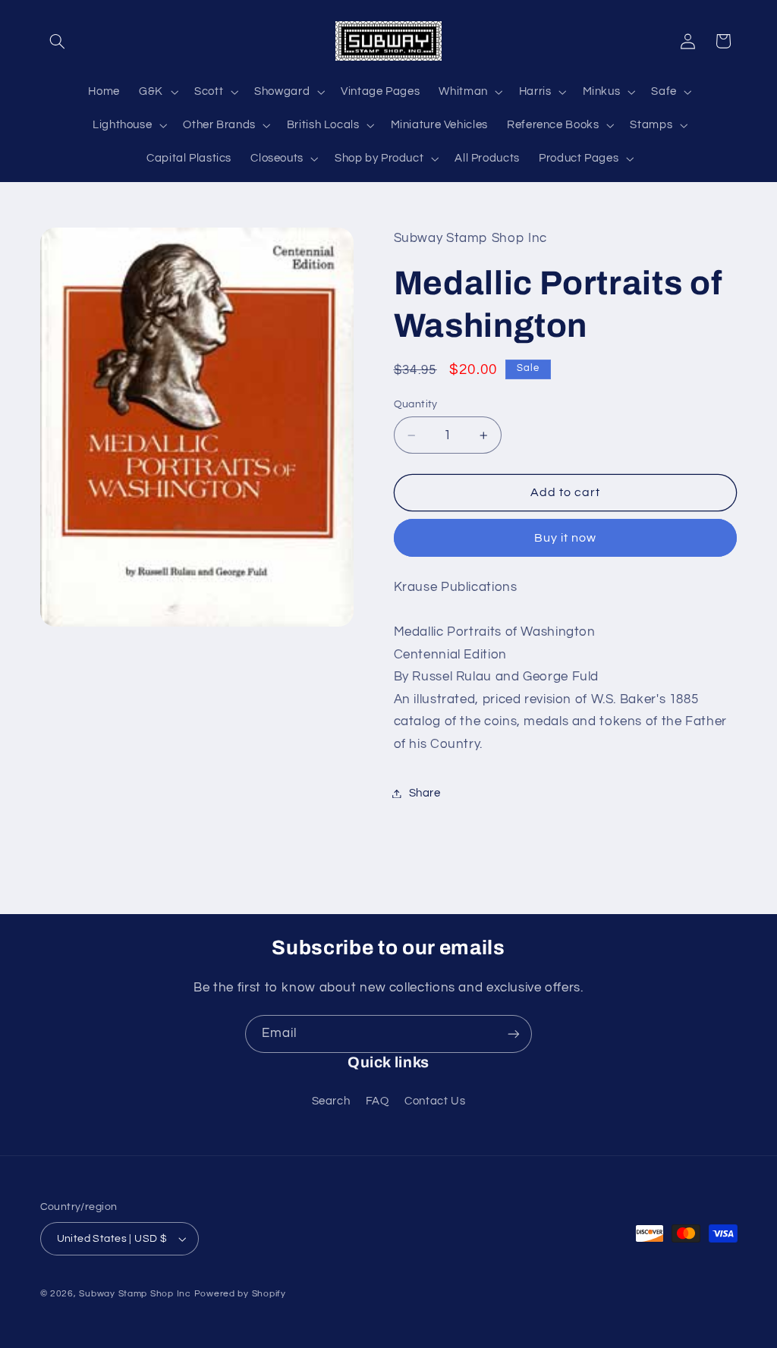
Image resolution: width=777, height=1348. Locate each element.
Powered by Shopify (240, 1294)
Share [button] (425, 793)
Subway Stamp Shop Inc (134, 1294)
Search (331, 1101)
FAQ (377, 1101)
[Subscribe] (513, 1033)
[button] (57, 41)
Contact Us (434, 1101)
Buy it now (565, 538)
